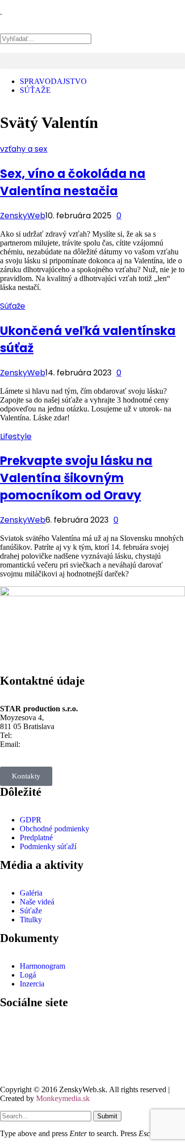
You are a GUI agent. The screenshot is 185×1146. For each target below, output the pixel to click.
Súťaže (12, 306)
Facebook (40, 1026)
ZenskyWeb (22, 215)
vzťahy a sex (23, 149)
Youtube (38, 1060)
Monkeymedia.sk (63, 1098)
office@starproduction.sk (61, 744)
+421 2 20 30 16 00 (44, 735)
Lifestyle (16, 436)
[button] (92, 29)
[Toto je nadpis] (12, 1030)
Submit (107, 1116)
